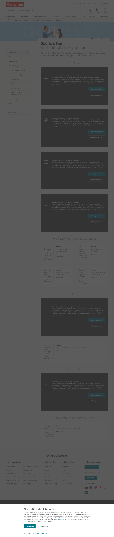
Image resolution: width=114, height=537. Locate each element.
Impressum (27, 533)
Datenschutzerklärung (40, 533)
